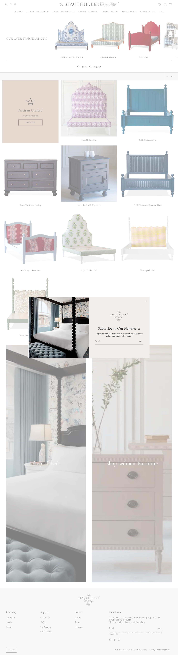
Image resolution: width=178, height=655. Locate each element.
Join (140, 341)
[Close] (146, 301)
